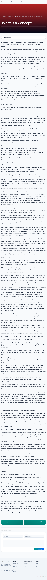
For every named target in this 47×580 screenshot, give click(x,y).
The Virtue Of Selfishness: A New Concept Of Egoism (27, 16)
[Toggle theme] (14, 2)
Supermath (15, 564)
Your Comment (6, 538)
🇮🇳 (45, 576)
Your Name (5, 534)
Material (14, 568)
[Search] (12, 2)
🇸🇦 (43, 576)
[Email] (12, 570)
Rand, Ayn (10, 16)
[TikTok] (4, 570)
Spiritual (14, 571)
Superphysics (15, 563)
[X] (9, 570)
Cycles (25, 564)
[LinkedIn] (7, 570)
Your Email (26, 534)
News (37, 563)
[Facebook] (2, 570)
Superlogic (15, 566)
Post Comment (40, 549)
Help (37, 566)
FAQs (37, 568)
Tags (25, 566)
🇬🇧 (37, 576)
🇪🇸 (42, 576)
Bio (13, 569)
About (37, 564)
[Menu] (22, 2)
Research (5, 16)
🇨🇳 (40, 576)
